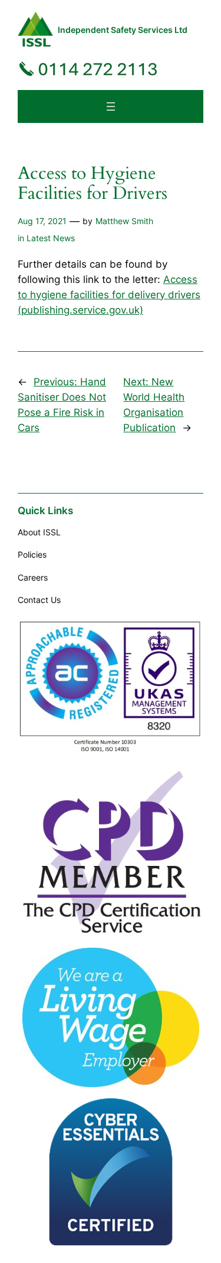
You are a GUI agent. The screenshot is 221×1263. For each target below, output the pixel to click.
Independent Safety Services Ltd (122, 30)
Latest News (51, 238)
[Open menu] (111, 106)
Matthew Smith (124, 221)
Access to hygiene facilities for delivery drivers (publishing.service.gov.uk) (109, 295)
